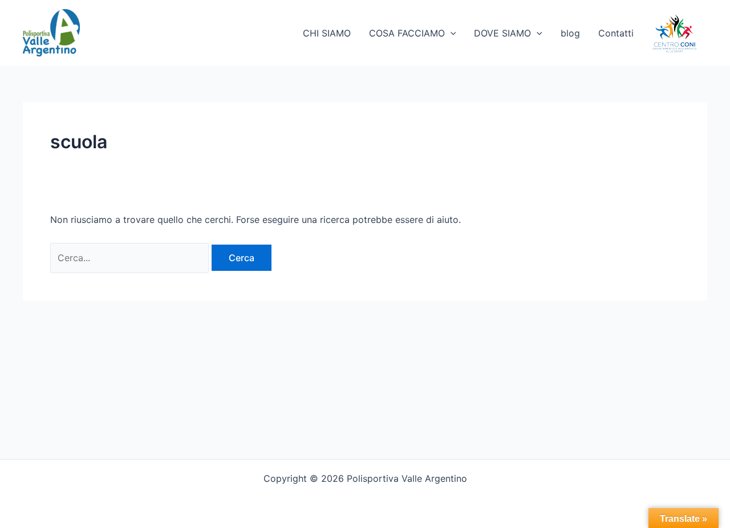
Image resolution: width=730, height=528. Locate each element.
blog (570, 33)
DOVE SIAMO (502, 33)
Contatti (616, 33)
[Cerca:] (131, 257)
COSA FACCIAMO (407, 33)
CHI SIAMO (327, 33)
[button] (450, 33)
